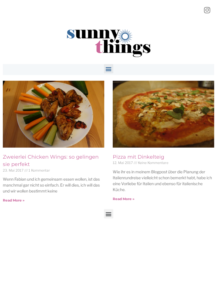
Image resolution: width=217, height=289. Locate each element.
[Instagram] (207, 10)
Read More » (14, 200)
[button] (108, 68)
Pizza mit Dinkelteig (138, 157)
